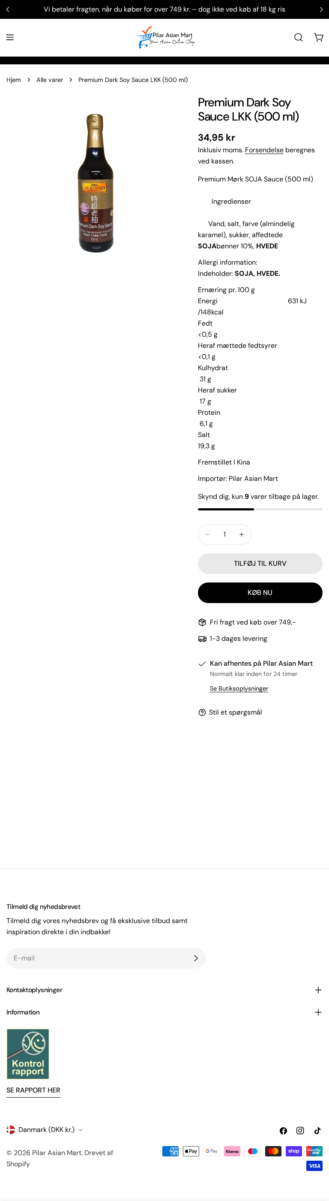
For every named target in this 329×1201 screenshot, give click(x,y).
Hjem (13, 80)
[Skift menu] (9, 37)
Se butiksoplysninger (239, 688)
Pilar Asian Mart (56, 1152)
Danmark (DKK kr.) (46, 1129)
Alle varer (49, 80)
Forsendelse (264, 149)
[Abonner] (196, 958)
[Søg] (298, 37)
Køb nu (260, 592)
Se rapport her (33, 1090)
